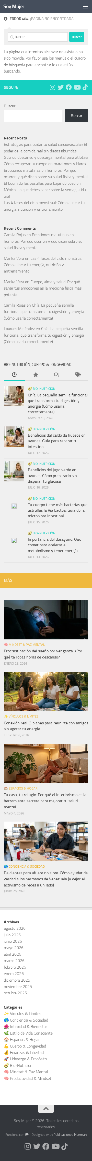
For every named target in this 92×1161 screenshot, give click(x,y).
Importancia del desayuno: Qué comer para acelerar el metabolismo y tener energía (54, 545)
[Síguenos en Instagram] (52, 87)
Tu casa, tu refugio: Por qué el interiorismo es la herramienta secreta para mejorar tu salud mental (45, 800)
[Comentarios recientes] (56, 375)
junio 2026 (13, 941)
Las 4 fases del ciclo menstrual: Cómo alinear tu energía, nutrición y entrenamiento (43, 265)
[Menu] (85, 6)
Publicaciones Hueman (70, 1135)
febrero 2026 (15, 967)
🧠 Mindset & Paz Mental (24, 645)
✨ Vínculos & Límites (21, 716)
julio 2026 (12, 935)
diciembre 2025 (17, 980)
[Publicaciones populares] (35, 375)
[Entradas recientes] (14, 375)
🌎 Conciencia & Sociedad (24, 866)
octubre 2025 (15, 993)
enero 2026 (14, 973)
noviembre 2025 (18, 986)
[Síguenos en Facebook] (69, 87)
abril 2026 (12, 954)
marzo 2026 (14, 960)
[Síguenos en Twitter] (60, 87)
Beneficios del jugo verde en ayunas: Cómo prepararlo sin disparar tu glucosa (52, 475)
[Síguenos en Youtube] (77, 87)
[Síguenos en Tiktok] (85, 87)
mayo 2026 (14, 947)
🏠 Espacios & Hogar (21, 788)
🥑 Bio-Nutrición (41, 389)
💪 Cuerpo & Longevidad (25, 1046)
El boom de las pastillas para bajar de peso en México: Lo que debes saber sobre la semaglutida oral (45, 190)
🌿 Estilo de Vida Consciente (28, 1033)
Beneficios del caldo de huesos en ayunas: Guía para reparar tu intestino (57, 441)
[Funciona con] (27, 1134)
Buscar (9, 106)
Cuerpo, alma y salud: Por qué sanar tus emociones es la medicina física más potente (43, 288)
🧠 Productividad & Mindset (27, 1078)
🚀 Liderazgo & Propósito (25, 1058)
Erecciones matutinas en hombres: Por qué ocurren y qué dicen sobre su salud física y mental (43, 241)
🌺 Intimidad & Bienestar (25, 1026)
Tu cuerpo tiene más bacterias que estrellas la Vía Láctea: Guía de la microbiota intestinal (57, 510)
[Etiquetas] (77, 375)
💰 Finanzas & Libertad (24, 1052)
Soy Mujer (13, 6)
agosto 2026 (15, 928)
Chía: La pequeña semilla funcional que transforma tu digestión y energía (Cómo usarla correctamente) (44, 312)
